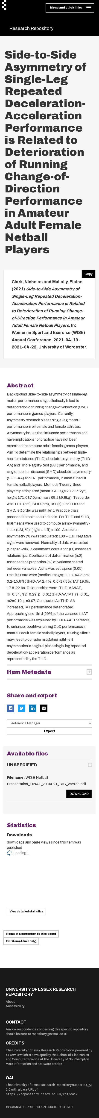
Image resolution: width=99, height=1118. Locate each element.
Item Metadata (29, 672)
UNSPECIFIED (22, 765)
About (10, 1001)
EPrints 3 (12, 1055)
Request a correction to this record (31, 933)
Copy (87, 273)
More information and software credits (34, 1064)
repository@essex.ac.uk (49, 1034)
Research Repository (31, 28)
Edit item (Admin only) (21, 941)
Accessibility (15, 1006)
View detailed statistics (26, 911)
